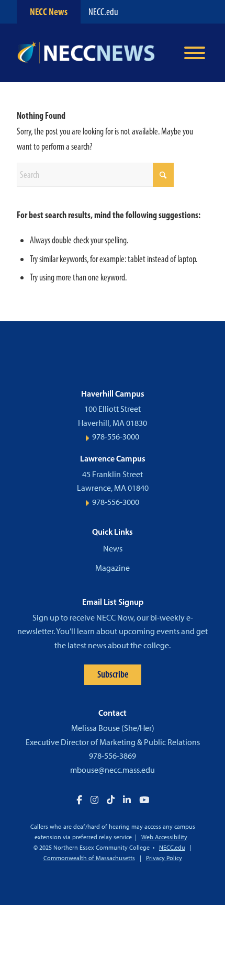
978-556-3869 (112, 756)
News (112, 549)
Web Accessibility (164, 837)
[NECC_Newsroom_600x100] (93, 53)
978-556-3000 (115, 437)
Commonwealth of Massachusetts (89, 858)
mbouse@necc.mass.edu (112, 770)
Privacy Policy (164, 858)
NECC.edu (103, 12)
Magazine (112, 568)
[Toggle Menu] (194, 53)
